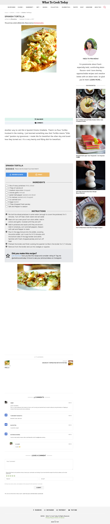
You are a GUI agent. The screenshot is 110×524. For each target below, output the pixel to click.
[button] (6, 169)
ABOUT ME (98, 7)
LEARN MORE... (96, 80)
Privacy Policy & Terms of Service (55, 517)
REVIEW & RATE (17, 174)
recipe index (11, 7)
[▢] (7, 185)
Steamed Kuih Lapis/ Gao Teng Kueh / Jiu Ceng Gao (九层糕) (90, 156)
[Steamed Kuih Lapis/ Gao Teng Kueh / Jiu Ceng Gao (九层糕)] (90, 139)
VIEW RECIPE (39, 119)
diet (38, 7)
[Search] (104, 7)
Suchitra (13, 425)
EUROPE (12, 12)
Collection (54, 7)
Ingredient (29, 7)
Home (6, 12)
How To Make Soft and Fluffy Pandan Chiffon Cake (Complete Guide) (89, 120)
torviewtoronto (16, 415)
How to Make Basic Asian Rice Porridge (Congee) (89, 227)
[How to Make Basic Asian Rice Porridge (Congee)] (90, 211)
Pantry (75, 7)
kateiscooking (15, 434)
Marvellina (14, 19)
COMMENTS (39, 123)
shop (81, 7)
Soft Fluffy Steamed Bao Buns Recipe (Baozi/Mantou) (86, 192)
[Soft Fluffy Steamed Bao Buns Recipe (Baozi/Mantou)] (90, 175)
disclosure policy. (39, 23)
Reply (70, 402)
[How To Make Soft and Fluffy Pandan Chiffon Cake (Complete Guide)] (90, 103)
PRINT (40, 174)
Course (20, 7)
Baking (45, 7)
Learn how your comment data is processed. (33, 493)
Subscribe (89, 7)
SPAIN (17, 12)
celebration (66, 7)
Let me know (16, 256)
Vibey (12, 403)
